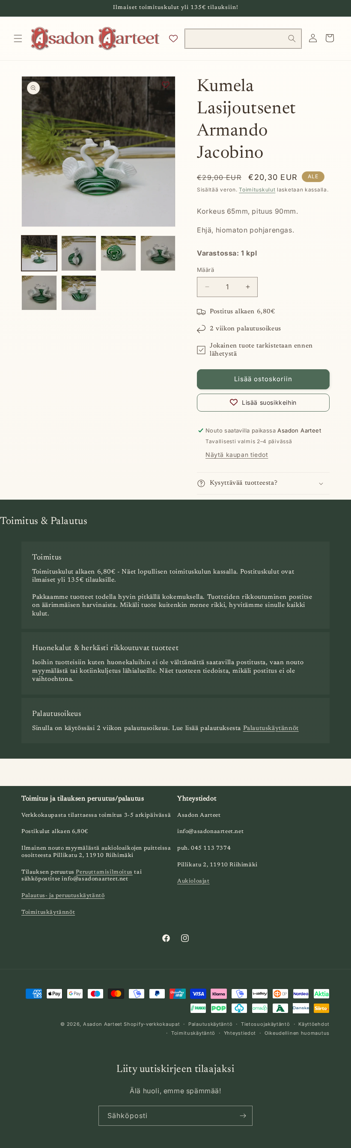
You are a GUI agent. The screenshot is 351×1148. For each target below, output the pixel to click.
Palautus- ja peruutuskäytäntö (62, 895)
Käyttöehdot (314, 1024)
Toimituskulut (257, 189)
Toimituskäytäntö (193, 1033)
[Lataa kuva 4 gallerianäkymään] (158, 253)
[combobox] (243, 38)
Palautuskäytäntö (210, 1024)
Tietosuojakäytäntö (265, 1024)
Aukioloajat (193, 881)
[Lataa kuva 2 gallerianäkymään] (79, 253)
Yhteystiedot (240, 1033)
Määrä (205, 269)
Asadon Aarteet (102, 1024)
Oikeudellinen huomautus (297, 1033)
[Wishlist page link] (173, 38)
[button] (18, 38)
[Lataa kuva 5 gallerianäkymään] (39, 293)
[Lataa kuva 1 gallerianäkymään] (39, 253)
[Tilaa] (242, 1116)
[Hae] (292, 38)
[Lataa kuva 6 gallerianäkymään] (79, 293)
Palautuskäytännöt (271, 728)
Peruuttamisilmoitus (104, 872)
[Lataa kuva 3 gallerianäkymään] (118, 253)
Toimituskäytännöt (48, 912)
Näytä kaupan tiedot (236, 454)
